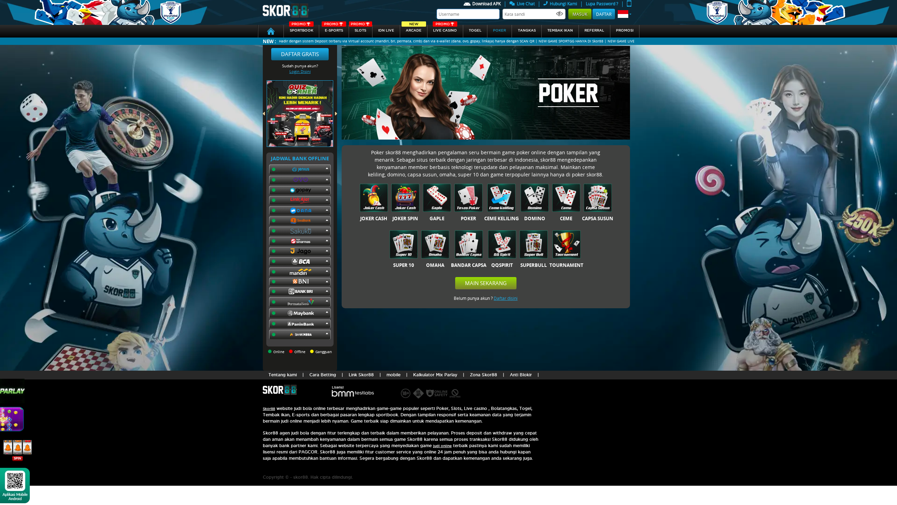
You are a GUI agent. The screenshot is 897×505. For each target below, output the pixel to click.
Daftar (603, 14)
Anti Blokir (521, 374)
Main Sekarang (486, 283)
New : (269, 41)
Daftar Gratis (300, 54)
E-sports (333, 28)
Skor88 (269, 409)
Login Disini (300, 71)
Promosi (625, 30)
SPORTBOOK (301, 28)
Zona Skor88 (483, 374)
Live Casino (445, 28)
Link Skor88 (361, 374)
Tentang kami (282, 374)
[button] (624, 14)
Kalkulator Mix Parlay (435, 374)
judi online (442, 446)
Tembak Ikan (560, 30)
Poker (499, 30)
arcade (414, 28)
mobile (393, 374)
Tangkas (527, 30)
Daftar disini (506, 298)
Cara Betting (322, 374)
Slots (358, 28)
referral (594, 30)
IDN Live (386, 30)
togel (475, 30)
